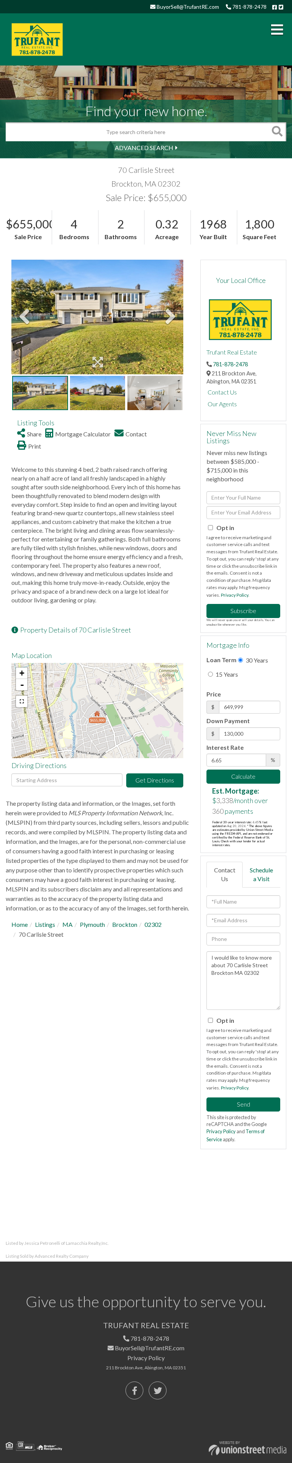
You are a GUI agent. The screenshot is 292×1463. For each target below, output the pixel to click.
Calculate (243, 776)
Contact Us (222, 392)
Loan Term (221, 659)
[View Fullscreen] (21, 701)
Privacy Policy (234, 595)
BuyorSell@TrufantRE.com (187, 6)
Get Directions (154, 780)
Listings (45, 924)
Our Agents (222, 403)
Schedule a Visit (261, 874)
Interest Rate (225, 747)
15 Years (226, 674)
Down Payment (228, 720)
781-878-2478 (249, 6)
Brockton (124, 924)
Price (213, 694)
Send (243, 1104)
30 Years (256, 660)
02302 (153, 924)
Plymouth (92, 924)
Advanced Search (144, 147)
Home (19, 924)
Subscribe (243, 610)
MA (67, 924)
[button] (276, 131)
